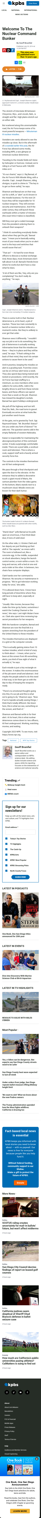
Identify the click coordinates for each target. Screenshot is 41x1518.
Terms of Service (10, 1439)
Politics (4, 1220)
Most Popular (9, 1030)
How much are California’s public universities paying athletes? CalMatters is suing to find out (20, 1361)
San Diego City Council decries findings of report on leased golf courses (20, 1270)
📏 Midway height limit (15, 785)
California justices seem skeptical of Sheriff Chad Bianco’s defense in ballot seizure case (16, 1315)
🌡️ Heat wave (11, 789)
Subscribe (20, 877)
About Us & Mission (11, 1407)
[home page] (16, 3)
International (30, 10)
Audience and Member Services (15, 1450)
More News (8, 1193)
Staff (6, 1435)
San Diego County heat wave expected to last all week (19, 1073)
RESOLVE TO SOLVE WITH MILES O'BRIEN (17, 1019)
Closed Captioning (11, 1454)
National (15, 10)
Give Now (33, 3)
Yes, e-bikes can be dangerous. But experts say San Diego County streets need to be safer (19, 1062)
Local (4, 10)
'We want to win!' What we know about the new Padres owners (19, 1096)
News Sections (21, 14)
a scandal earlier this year (16, 146)
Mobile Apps (9, 1423)
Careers (7, 1415)
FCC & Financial (10, 1419)
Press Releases (10, 1427)
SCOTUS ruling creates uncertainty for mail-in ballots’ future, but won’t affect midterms (20, 1225)
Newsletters (9, 1411)
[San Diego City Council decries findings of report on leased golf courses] (20, 1251)
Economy (5, 1355)
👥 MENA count (12, 794)
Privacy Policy (9, 1431)
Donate (20, 1182)
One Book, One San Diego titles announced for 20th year (16, 935)
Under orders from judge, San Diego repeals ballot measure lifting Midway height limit (19, 1084)
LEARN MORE (20, 1511)
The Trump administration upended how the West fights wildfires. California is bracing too (18, 1107)
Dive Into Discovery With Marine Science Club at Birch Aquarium (17, 977)
